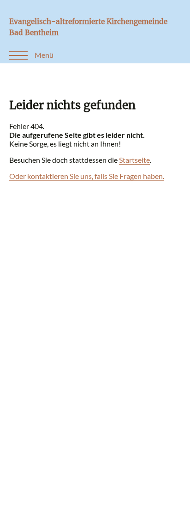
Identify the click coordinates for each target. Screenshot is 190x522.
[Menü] (14, 55)
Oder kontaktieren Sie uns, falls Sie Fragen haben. (86, 176)
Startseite (134, 159)
